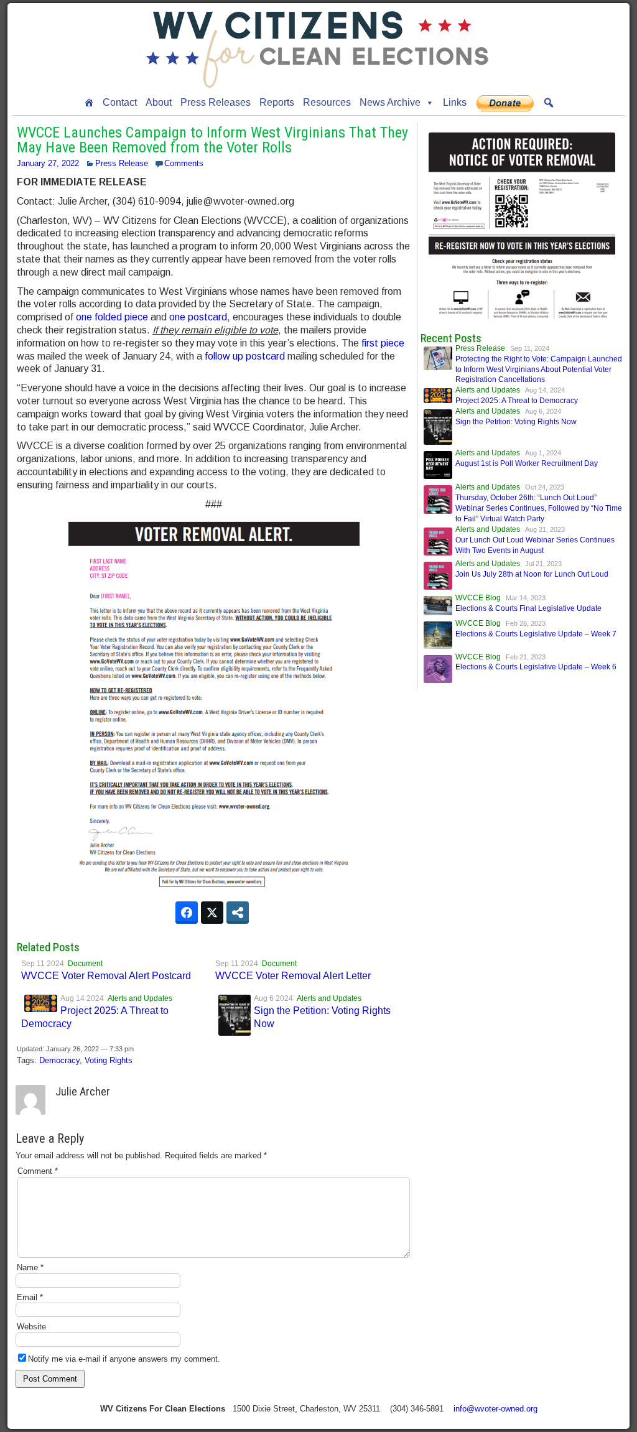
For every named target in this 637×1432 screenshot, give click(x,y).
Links (455, 102)
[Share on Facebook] (186, 912)
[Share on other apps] (237, 912)
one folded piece (112, 317)
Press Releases (215, 102)
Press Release (121, 163)
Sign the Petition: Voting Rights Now (516, 421)
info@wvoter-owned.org (495, 1408)
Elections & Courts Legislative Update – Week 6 (535, 667)
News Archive (390, 102)
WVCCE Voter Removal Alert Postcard (106, 975)
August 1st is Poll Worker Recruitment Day (526, 463)
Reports (276, 102)
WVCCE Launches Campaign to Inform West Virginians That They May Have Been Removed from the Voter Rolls (212, 140)
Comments (183, 163)
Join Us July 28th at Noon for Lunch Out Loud (531, 574)
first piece (382, 343)
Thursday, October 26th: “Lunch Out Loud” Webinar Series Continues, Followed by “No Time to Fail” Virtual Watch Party (538, 508)
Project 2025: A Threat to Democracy (516, 400)
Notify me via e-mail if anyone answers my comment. (124, 1359)
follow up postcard (245, 356)
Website (31, 1326)
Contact (120, 102)
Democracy (59, 1060)
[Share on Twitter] (212, 912)
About (159, 102)
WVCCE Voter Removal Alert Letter (293, 975)
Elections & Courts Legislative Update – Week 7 (535, 634)
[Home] (89, 102)
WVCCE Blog (478, 597)
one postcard (198, 317)
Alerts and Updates (140, 998)
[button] (548, 102)
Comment (37, 1171)
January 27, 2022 (48, 163)
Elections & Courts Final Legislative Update (528, 608)
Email (30, 1297)
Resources (327, 102)
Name (30, 1267)
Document (85, 963)
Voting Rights (109, 1060)
